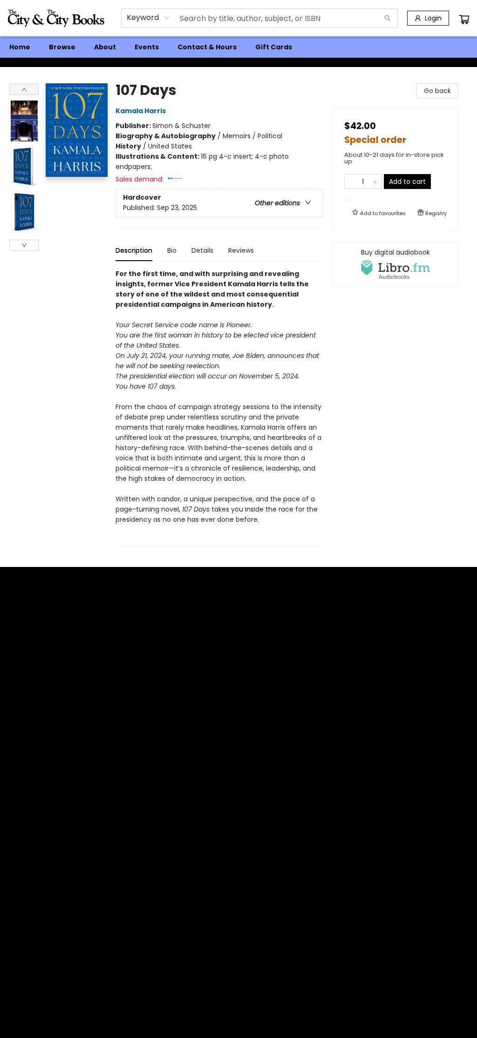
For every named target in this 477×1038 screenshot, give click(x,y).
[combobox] (148, 18)
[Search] (387, 18)
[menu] (238, 47)
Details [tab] (202, 250)
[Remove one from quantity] (350, 181)
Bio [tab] (172, 250)
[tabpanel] (219, 407)
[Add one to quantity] (375, 181)
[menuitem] (20, 47)
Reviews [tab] (241, 250)
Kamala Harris (141, 110)
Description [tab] (134, 250)
